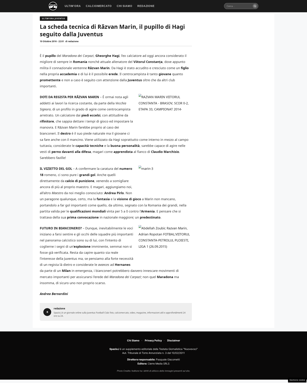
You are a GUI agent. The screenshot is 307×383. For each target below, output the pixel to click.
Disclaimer (173, 340)
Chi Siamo (133, 340)
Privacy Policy (153, 340)
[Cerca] (255, 6)
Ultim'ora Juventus (53, 18)
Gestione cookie (297, 380)
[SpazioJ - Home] (53, 6)
